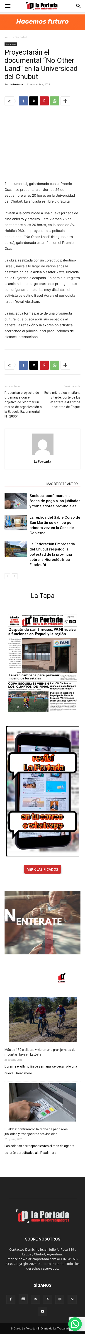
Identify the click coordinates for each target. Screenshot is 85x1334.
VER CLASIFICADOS (42, 869)
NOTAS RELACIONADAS (24, 484)
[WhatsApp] (54, 100)
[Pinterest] (44, 100)
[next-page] (14, 576)
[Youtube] (42, 1311)
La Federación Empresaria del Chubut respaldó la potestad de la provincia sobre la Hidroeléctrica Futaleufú (52, 554)
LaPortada (16, 84)
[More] (65, 100)
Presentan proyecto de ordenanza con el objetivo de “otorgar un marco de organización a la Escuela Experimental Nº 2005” (23, 404)
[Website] (59, 1299)
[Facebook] (23, 100)
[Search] (78, 6)
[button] (7, 6)
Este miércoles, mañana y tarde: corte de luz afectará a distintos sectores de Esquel (62, 400)
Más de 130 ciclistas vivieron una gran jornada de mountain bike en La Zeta (40, 1052)
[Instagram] (23, 1299)
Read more (24, 1073)
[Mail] (35, 1299)
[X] (33, 100)
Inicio (8, 37)
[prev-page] (7, 576)
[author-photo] (42, 455)
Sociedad (21, 37)
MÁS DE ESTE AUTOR (62, 484)
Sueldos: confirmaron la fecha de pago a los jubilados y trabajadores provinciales (54, 500)
